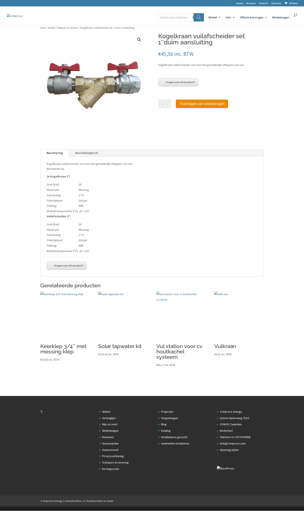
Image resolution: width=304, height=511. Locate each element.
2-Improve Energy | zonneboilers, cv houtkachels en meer (76, 501)
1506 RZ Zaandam (231, 424)
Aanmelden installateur (175, 443)
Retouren (108, 437)
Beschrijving (55, 153)
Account (251, 3)
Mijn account (109, 424)
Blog (164, 424)
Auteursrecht (110, 450)
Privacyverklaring (113, 456)
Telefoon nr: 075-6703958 (235, 437)
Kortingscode (110, 469)
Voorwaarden (110, 443)
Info (228, 17)
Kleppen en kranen (67, 28)
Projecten (167, 412)
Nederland (226, 431)
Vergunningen (169, 418)
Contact (263, 3)
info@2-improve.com (233, 443)
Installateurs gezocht (174, 437)
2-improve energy (231, 412)
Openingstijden (229, 450)
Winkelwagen (280, 17)
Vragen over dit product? (180, 82)
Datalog (166, 431)
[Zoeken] (199, 17)
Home (239, 3)
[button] (139, 39)
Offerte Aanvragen (251, 17)
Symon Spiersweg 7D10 (234, 418)
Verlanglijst (109, 418)
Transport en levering (115, 462)
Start (42, 28)
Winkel (212, 17)
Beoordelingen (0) (86, 153)
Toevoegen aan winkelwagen (202, 103)
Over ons (276, 3)
